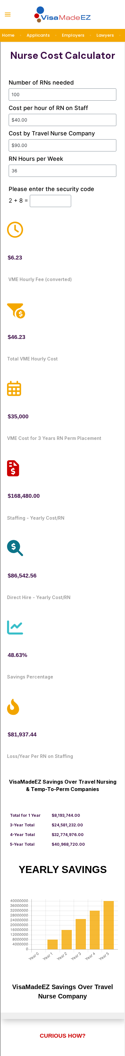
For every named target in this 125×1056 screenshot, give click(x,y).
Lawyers (105, 35)
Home (8, 35)
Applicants (38, 35)
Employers (73, 35)
